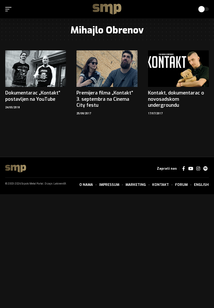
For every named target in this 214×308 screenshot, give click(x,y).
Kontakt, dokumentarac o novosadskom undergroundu (176, 99)
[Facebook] (183, 169)
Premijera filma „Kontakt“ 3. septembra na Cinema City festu (104, 99)
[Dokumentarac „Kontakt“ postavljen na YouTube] (35, 68)
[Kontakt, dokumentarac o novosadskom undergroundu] (178, 68)
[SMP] (107, 9)
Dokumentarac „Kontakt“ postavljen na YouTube (32, 96)
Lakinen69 (60, 184)
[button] (9, 9)
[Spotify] (205, 169)
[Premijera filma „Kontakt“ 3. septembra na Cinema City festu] (106, 68)
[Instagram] (198, 169)
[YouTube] (190, 169)
